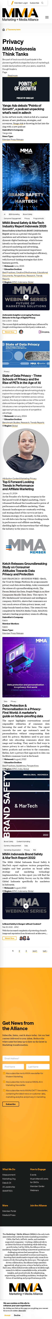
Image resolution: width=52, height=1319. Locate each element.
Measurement (8, 1174)
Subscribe (34, 3)
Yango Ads (18, 123)
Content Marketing (21, 478)
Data (5, 701)
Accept (7, 1315)
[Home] (3, 29)
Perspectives (20, 275)
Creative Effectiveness (26, 272)
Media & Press (8, 1215)
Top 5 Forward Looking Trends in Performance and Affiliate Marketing (18, 485)
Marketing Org (8, 1178)
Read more (13, 75)
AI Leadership (8, 1186)
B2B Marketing (14, 214)
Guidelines (21, 765)
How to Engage (38, 1169)
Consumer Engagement (12, 218)
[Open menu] (47, 17)
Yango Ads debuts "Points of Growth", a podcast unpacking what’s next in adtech (23, 109)
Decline (17, 1315)
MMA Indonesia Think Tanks (19, 51)
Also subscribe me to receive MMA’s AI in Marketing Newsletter (24, 1083)
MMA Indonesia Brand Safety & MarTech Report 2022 (22, 856)
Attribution (7, 478)
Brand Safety (27, 214)
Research (31, 275)
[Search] (43, 2)
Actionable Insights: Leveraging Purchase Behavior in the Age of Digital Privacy (21, 316)
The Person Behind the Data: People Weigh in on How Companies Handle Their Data (25, 591)
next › (35, 951)
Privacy (27, 218)
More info (22, 1310)
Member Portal (9, 1211)
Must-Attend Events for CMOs (39, 1180)
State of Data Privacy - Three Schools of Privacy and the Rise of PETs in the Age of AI (21, 379)
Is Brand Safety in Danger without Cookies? (21, 924)
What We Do (8, 1169)
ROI (34, 850)
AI (4, 214)
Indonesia (22, 282)
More (5, 1205)
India (20, 769)
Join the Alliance (38, 1205)
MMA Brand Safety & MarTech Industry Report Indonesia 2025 (24, 224)
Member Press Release (13, 139)
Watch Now (9, 331)
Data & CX (6, 1182)
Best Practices (8, 272)
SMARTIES (7, 1191)
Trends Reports (37, 422)
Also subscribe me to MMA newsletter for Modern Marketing (24, 1075)
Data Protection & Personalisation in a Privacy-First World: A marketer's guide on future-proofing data (22, 711)
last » (45, 951)
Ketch (5, 627)
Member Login (21, 3)
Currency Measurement (12, 845)
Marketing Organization (12, 850)
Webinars (34, 1190)
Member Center (37, 1186)
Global (30, 282)
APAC (14, 282)
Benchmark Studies (11, 422)
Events (33, 1174)
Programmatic (38, 218)
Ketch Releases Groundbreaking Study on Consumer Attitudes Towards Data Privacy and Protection (24, 569)
